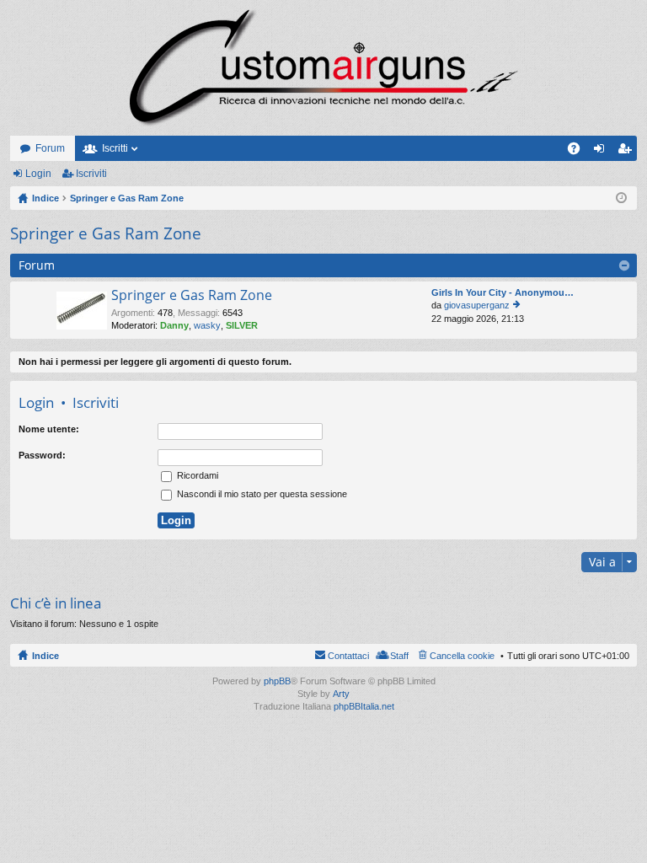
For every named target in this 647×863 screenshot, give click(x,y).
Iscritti (115, 148)
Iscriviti (91, 174)
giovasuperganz (477, 305)
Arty (341, 694)
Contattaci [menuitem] (348, 656)
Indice (45, 656)
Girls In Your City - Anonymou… (502, 292)
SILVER (242, 325)
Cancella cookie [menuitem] (462, 656)
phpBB (277, 681)
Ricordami (196, 475)
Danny (174, 325)
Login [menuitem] (602, 151)
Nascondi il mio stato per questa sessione (260, 494)
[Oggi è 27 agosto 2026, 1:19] (621, 198)
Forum (50, 148)
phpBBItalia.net (364, 706)
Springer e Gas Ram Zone (105, 233)
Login (38, 174)
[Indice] (323, 68)
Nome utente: (49, 429)
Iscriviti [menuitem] (628, 151)
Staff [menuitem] (399, 656)
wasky (207, 325)
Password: (42, 455)
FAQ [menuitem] (579, 151)
